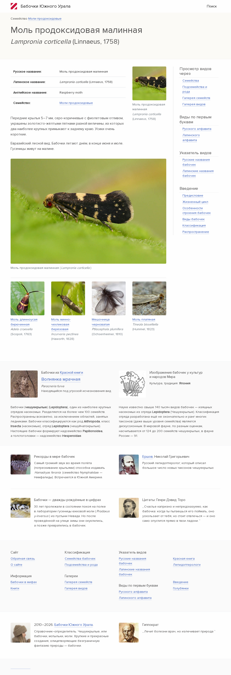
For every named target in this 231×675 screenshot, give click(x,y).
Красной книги (71, 372)
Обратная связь (23, 559)
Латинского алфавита (135, 598)
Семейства (190, 80)
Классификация (194, 225)
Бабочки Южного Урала (44, 6)
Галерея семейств (196, 98)
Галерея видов (194, 104)
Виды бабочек (193, 219)
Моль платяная (143, 319)
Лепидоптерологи (187, 565)
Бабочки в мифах (24, 582)
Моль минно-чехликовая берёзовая (61, 324)
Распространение (195, 232)
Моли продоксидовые (45, 19)
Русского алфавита (196, 129)
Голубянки (181, 588)
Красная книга (184, 559)
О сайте (16, 565)
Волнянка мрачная (61, 379)
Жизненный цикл (195, 202)
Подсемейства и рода (81, 565)
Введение (180, 582)
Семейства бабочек (80, 559)
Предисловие (192, 195)
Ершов (147, 456)
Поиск (212, 6)
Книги (15, 588)
